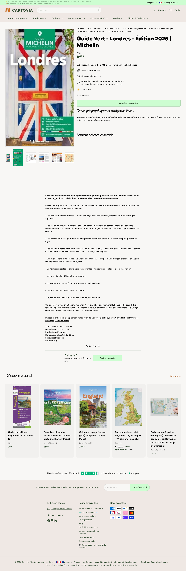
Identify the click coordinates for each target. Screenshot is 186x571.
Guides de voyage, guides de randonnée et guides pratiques (116, 117)
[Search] (98, 10)
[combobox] (151, 2)
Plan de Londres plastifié (96, 318)
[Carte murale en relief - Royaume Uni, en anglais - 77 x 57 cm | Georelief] (128, 419)
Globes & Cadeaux (137, 18)
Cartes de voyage (16, 18)
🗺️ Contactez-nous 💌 (88, 512)
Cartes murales (75, 18)
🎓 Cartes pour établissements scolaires (92, 546)
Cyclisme (56, 18)
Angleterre (82, 117)
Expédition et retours (88, 527)
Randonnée (38, 18)
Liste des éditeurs (87, 537)
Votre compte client (87, 516)
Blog (81, 523)
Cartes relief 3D (98, 18)
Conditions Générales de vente (154, 562)
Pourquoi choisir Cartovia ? (91, 508)
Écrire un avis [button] (107, 358)
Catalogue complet (87, 541)
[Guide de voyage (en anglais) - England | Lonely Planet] (93, 417)
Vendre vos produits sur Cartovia (89, 532)
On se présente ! (86, 520)
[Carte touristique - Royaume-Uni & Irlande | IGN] (21, 417)
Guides (116, 18)
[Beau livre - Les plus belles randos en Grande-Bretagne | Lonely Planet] (57, 417)
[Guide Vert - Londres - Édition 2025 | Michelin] (128, 152)
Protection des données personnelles (62, 565)
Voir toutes (175, 376)
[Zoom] (40, 87)
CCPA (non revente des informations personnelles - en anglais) (109, 565)
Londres (150, 117)
